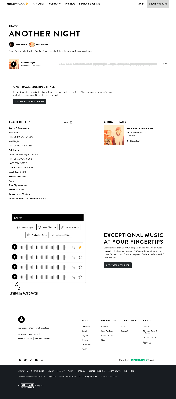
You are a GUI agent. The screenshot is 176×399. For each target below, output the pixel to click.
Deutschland (37, 371)
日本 (125, 371)
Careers (146, 326)
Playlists (85, 335)
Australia (23, 371)
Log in (141, 3)
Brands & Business (89, 3)
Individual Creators (42, 338)
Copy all (66, 122)
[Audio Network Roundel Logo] (21, 319)
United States (114, 371)
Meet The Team (107, 331)
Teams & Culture (149, 337)
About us (104, 326)
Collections (86, 344)
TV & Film (70, 3)
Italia (70, 371)
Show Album (133, 141)
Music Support (129, 320)
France (60, 371)
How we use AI (107, 335)
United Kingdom (97, 371)
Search (40, 3)
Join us (147, 320)
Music (85, 320)
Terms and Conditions (109, 376)
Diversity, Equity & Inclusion (150, 332)
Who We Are (108, 320)
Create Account (158, 3)
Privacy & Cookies (90, 376)
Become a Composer (147, 343)
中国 (132, 371)
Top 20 (84, 349)
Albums (85, 340)
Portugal (81, 371)
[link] (17, 3)
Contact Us (125, 331)
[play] (13, 64)
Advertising (33, 334)
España (50, 371)
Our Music (55, 3)
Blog (103, 340)
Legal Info (52, 376)
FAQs (123, 326)
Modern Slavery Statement (69, 376)
